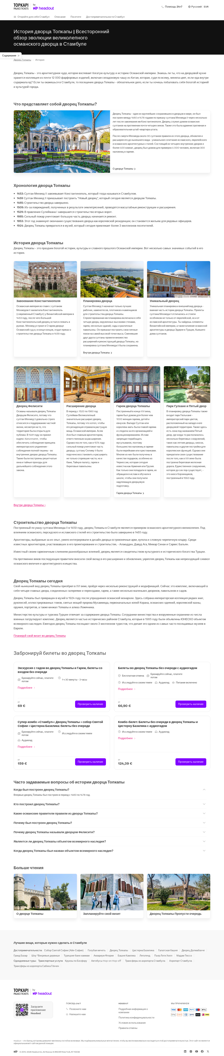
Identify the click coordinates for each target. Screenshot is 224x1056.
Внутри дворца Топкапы (96, 352)
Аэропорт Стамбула (180, 960)
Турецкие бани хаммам (77, 955)
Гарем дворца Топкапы (129, 493)
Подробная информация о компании (133, 1010)
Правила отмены (128, 1028)
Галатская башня (168, 950)
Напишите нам (77, 1014)
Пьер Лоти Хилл (163, 955)
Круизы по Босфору (76, 960)
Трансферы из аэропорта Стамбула (145, 960)
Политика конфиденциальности (136, 1017)
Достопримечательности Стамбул (105, 16)
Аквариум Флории (104, 955)
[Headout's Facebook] (202, 1051)
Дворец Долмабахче (193, 950)
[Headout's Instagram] (191, 1051)
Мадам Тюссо (184, 955)
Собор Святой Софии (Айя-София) (64, 950)
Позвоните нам (77, 1009)
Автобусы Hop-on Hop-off (106, 960)
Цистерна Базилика (143, 950)
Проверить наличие (90, 704)
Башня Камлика (126, 955)
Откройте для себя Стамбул (34, 16)
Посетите (76, 16)
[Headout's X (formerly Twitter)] (208, 1051)
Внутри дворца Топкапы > (30, 505)
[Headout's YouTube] (196, 1051)
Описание (60, 16)
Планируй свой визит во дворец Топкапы (40, 635)
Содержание (9, 55)
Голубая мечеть (97, 950)
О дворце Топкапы (123, 168)
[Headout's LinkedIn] (185, 1051)
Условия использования (132, 1022)
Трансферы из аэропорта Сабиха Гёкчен (36, 966)
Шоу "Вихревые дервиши (45, 955)
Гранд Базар (20, 955)
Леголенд (145, 955)
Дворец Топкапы (22, 59)
